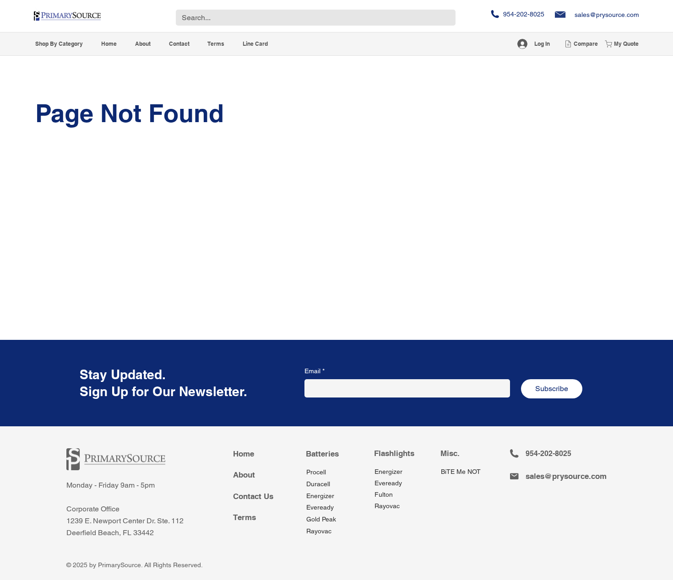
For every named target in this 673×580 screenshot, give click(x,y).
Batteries (322, 453)
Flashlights (394, 453)
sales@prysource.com (607, 14)
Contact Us (253, 496)
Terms (244, 517)
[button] (59, 44)
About (244, 474)
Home (243, 453)
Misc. (450, 453)
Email (314, 371)
